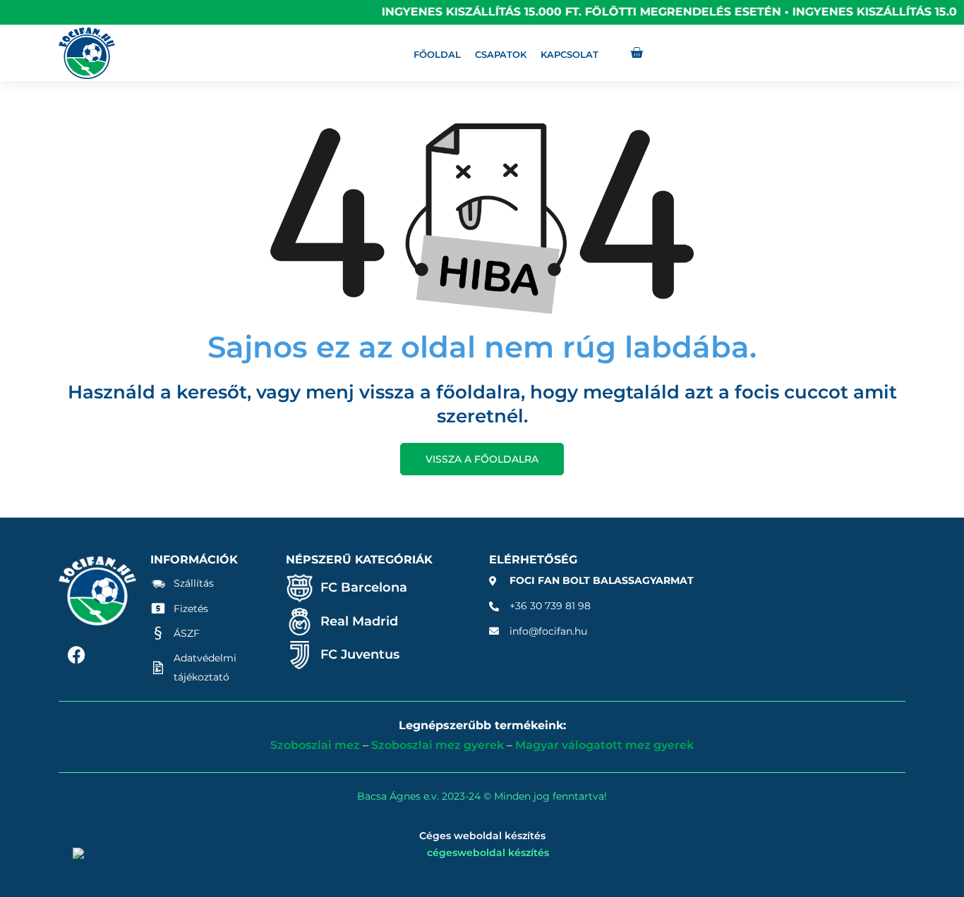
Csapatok (500, 54)
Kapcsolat (569, 54)
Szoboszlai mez (315, 745)
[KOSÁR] (636, 53)
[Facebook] (76, 655)
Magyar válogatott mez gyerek (604, 745)
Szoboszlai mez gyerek (437, 745)
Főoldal (437, 54)
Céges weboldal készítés (482, 835)
